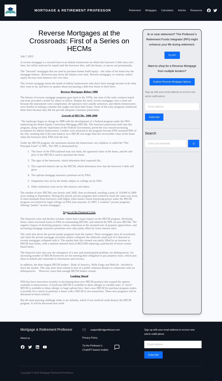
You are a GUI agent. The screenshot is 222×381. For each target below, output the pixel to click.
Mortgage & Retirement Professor (72, 10)
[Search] (193, 143)
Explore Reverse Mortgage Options (172, 81)
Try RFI (172, 55)
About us (25, 338)
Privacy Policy (90, 337)
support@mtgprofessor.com (105, 329)
